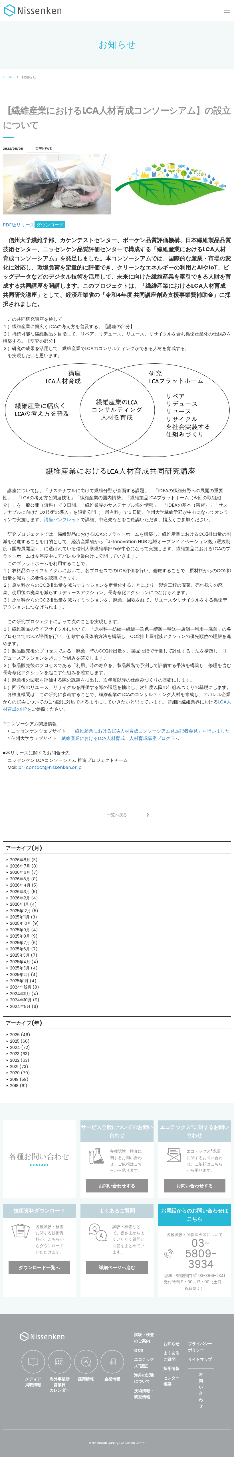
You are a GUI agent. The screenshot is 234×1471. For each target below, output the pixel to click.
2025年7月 (20, 943)
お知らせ (171, 1344)
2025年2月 (20, 974)
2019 (14, 1079)
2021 (14, 1066)
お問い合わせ (201, 1390)
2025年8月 (20, 936)
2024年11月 (20, 994)
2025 (14, 1041)
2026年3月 (20, 892)
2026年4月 (20, 885)
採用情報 (86, 1379)
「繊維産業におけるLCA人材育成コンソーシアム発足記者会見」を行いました (150, 731)
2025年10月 (20, 923)
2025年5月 (20, 955)
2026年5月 (20, 879)
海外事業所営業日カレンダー (60, 1384)
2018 (14, 1086)
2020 (15, 1073)
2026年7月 (20, 866)
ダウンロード (50, 225)
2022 (14, 1060)
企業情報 (112, 1379)
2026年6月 (20, 872)
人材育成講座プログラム (154, 738)
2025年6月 (20, 949)
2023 (14, 1054)
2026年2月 (20, 898)
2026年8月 (20, 860)
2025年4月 (20, 962)
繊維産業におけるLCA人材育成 (93, 738)
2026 (15, 1035)
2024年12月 (20, 987)
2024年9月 (20, 1006)
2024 (15, 1047)
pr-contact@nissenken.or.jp (50, 767)
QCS (138, 1350)
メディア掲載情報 (33, 1382)
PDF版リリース (19, 225)
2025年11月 (20, 917)
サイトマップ (200, 1359)
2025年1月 (19, 981)
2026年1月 (19, 904)
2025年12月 (20, 911)
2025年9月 (20, 930)
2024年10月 (21, 1000)
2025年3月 (20, 968)
